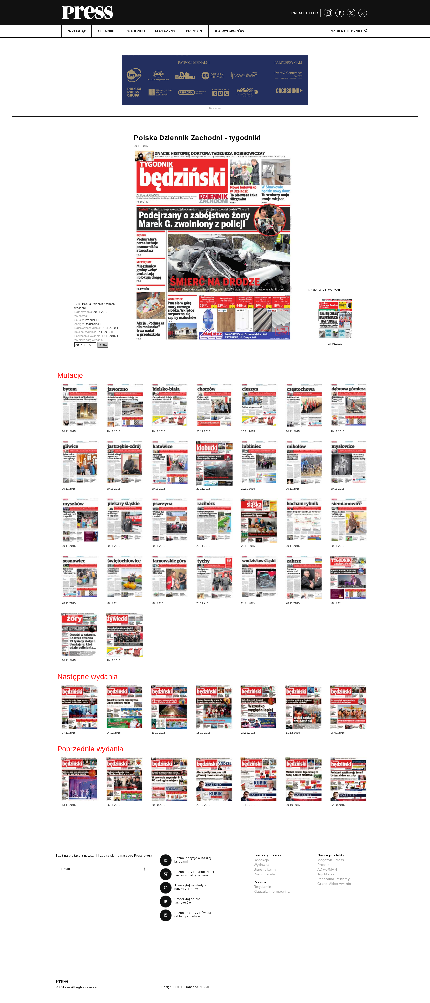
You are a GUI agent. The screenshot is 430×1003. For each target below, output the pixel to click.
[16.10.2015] (259, 779)
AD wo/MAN (327, 869)
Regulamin (262, 887)
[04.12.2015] (124, 706)
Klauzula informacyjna (272, 891)
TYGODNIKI (135, 31)
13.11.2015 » (110, 335)
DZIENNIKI (106, 31)
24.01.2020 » (110, 327)
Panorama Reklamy (333, 879)
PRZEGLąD (76, 31)
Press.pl (324, 865)
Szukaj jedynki (346, 31)
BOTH (177, 987)
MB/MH (205, 987)
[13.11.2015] (80, 779)
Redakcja (261, 860)
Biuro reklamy (265, 869)
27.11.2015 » (105, 331)
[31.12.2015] (303, 707)
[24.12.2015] (259, 706)
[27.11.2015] (80, 707)
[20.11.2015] (80, 405)
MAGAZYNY (165, 31)
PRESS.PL (194, 31)
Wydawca (261, 865)
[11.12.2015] (169, 707)
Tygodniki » (92, 319)
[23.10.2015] (214, 779)
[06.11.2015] (124, 779)
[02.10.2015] (348, 779)
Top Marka (326, 874)
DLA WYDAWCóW (229, 31)
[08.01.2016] (348, 707)
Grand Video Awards (334, 883)
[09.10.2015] (303, 779)
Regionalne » (93, 323)
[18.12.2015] (214, 707)
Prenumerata (264, 874)
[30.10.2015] (169, 779)
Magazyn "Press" (331, 860)
